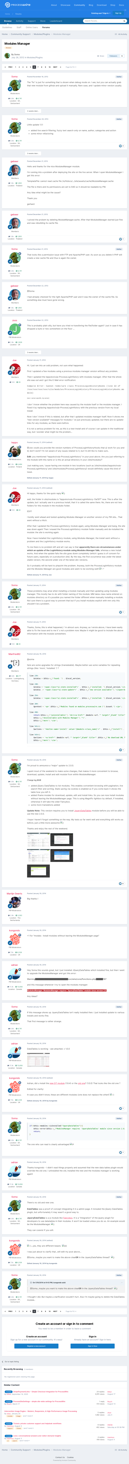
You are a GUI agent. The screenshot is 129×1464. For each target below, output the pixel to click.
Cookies (70, 1457)
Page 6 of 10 (70, 67)
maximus (10, 1426)
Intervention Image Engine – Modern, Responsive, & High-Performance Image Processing (40, 1411)
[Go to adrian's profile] (15, 973)
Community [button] (79, 5)
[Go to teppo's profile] (15, 451)
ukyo (9, 1414)
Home (7, 14)
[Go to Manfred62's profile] (15, 663)
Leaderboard (56, 21)
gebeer (14, 161)
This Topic (114, 21)
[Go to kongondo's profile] (15, 939)
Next (55, 67)
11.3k (11, 987)
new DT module (57, 1083)
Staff (19, 27)
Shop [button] (112, 5)
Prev (10, 67)
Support (32, 21)
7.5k (11, 952)
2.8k (12, 915)
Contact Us (60, 1457)
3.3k (12, 464)
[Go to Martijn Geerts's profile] (15, 902)
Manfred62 (14, 654)
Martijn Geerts (14, 893)
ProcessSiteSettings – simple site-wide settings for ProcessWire (39, 1401)
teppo (14, 442)
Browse (7, 21)
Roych (9, 1404)
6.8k (12, 98)
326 (12, 676)
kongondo (14, 930)
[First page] (5, 67)
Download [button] (102, 5)
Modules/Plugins (35, 57)
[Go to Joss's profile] (15, 329)
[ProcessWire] (17, 5)
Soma (17, 54)
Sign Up (118, 13)
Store (42, 21)
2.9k (12, 342)
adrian (14, 965)
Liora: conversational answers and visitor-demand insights (37, 1436)
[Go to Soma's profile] (7, 55)
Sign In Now (92, 1346)
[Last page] (60, 67)
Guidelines (7, 27)
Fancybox (68, 1218)
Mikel (9, 1394)
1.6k (12, 183)
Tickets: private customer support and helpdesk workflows (37, 1423)
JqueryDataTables (82, 810)
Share (101, 56)
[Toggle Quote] (31, 1283)
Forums (18, 14)
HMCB (109, 1425)
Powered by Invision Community (64, 1460)
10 (50, 67)
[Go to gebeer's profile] (15, 170)
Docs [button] (121, 5)
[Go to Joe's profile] (15, 369)
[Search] (124, 21)
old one (81, 1083)
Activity (19, 21)
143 (12, 382)
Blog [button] (91, 5)
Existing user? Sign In (100, 13)
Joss (14, 320)
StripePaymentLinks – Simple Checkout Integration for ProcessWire (40, 1392)
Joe (14, 360)
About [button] (54, 5)
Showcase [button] (65, 5)
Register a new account (36, 1346)
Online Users (32, 27)
